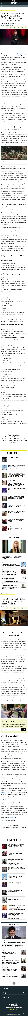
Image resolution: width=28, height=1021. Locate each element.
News (12, 10)
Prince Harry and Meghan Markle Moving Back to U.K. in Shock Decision (16, 520)
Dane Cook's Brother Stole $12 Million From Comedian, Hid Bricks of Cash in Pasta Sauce (16, 505)
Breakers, (20, 437)
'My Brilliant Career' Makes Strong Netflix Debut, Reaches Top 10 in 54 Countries (10, 587)
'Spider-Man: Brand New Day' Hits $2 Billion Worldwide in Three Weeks (16, 528)
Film (7, 10)
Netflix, (24, 438)
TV (3, 562)
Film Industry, (22, 827)
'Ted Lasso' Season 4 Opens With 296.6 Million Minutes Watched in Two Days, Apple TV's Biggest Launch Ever (16, 498)
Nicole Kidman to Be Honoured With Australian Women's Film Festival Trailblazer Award (12, 557)
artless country (16, 804)
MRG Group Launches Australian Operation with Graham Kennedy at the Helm (10, 580)
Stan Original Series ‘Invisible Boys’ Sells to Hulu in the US (10, 975)
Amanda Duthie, (9, 437)
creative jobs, (14, 827)
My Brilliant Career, (17, 438)
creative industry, (6, 827)
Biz (3, 576)
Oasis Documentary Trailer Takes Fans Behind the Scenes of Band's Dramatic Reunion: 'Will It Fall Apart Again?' (16, 846)
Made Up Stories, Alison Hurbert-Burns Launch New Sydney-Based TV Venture (9, 573)
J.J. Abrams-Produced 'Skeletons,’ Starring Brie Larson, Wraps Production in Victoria (10, 954)
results (17, 744)
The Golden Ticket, (22, 440)
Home (2, 10)
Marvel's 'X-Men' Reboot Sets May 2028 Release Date (16, 458)
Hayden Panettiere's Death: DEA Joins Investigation (15, 891)
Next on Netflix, (12, 440)
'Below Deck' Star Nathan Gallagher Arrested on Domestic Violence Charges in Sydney (16, 467)
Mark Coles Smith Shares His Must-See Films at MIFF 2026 (16, 512)
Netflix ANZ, (5, 440)
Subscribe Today (14, 1009)
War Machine (14, 442)
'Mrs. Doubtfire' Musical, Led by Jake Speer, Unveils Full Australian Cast (16, 868)
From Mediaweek (5, 430)
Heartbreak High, (6, 438)
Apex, (15, 437)
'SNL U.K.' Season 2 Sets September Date (16, 489)
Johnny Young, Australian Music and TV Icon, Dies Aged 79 (15, 898)
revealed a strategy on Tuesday (13, 54)
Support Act (12, 817)
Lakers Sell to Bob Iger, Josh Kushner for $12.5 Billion (15, 883)
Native (14, 829)
